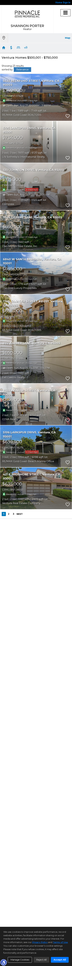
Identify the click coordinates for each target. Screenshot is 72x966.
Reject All (41, 959)
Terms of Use (60, 942)
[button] (4, 962)
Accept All (60, 959)
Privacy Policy (40, 942)
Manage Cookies (20, 959)
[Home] (27, 14)
